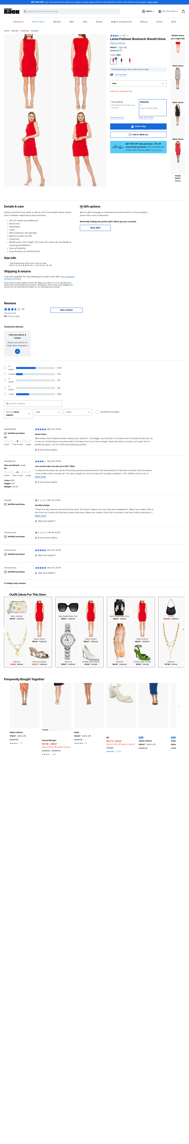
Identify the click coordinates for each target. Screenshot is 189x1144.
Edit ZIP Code (146, 118)
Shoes (99, 22)
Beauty (143, 22)
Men (72, 22)
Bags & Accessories (121, 22)
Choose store (117, 118)
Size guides (121, 75)
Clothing (25, 31)
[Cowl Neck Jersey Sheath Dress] (178, 163)
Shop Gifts (95, 228)
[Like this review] (36, 450)
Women (57, 22)
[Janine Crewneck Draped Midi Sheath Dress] (24, 705)
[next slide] (179, 696)
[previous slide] (7, 696)
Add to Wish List (140, 135)
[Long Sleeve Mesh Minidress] (89, 705)
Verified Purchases (109, 412)
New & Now (38, 22)
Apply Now (152, 2)
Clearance (18, 22)
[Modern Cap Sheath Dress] (178, 53)
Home (159, 22)
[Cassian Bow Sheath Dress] (178, 126)
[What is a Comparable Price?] (120, 50)
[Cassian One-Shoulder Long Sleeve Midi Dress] (153, 705)
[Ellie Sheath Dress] (178, 89)
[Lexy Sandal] (121, 705)
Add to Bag (140, 126)
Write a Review (66, 310)
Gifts (173, 22)
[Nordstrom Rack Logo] (12, 11)
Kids (85, 22)
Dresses (34, 31)
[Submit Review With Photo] (17, 351)
